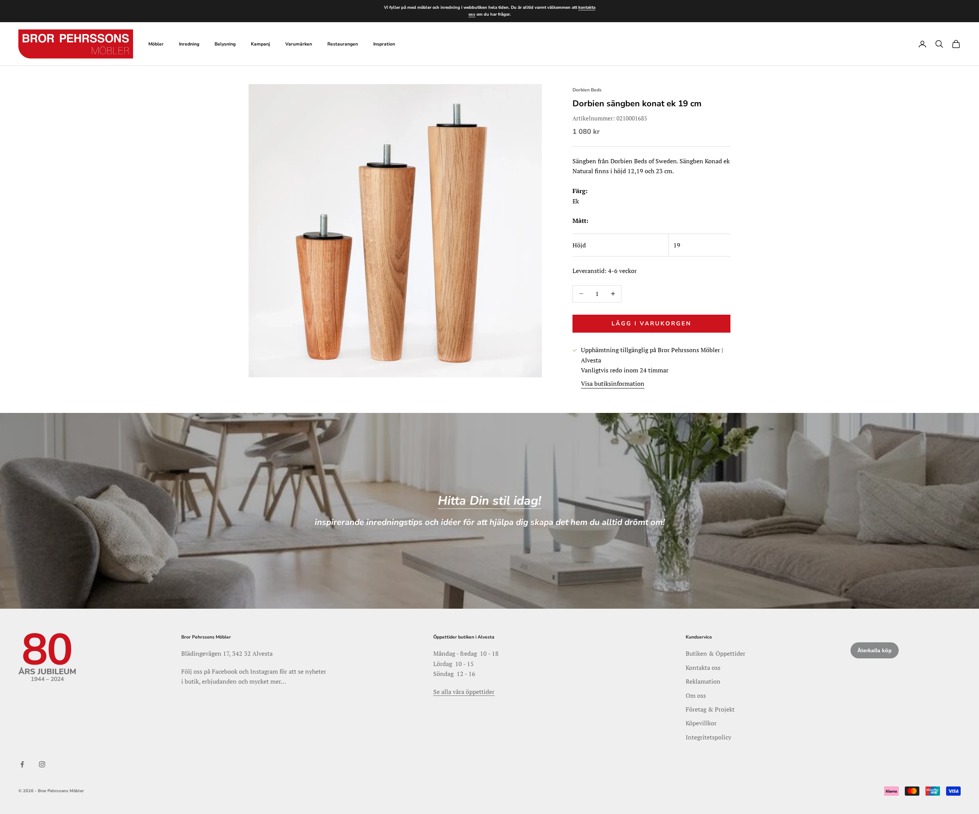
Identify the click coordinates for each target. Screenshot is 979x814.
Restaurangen (342, 44)
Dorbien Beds (587, 90)
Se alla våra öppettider (463, 691)
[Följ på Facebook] (22, 764)
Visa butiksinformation (612, 383)
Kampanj (260, 44)
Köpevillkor (701, 723)
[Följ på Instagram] (42, 764)
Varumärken (298, 44)
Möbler (156, 44)
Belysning (225, 44)
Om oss (696, 695)
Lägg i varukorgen (651, 323)
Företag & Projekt (710, 709)
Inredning (189, 44)
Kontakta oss (703, 667)
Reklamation (703, 681)
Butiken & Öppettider (715, 653)
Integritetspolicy (708, 737)
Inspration (384, 44)
